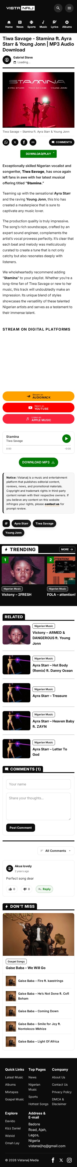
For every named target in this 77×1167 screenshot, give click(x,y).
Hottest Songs (38, 1104)
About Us (58, 1077)
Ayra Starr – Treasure (50, 696)
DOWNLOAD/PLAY (38, 153)
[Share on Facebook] (24, 142)
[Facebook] (53, 1160)
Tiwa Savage (44, 523)
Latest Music (14, 1077)
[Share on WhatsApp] (6, 142)
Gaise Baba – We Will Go (26, 968)
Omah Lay (12, 1143)
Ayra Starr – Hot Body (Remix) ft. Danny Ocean (53, 668)
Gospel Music (14, 1099)
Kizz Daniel (13, 1128)
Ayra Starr (21, 523)
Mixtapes (11, 1092)
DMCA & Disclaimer (59, 1101)
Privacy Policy (62, 1092)
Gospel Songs (16, 961)
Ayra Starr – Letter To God (50, 752)
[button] (38, 462)
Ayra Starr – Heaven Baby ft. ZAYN (53, 724)
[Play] (66, 438)
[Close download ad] (53, 152)
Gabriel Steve (23, 57)
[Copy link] (33, 142)
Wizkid (10, 1136)
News (32, 1077)
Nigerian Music (12, 588)
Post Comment (21, 827)
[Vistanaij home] (21, 8)
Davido (10, 1121)
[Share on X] (15, 142)
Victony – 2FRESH (16, 594)
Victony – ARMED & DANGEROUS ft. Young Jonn (51, 638)
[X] (61, 1160)
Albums (10, 1084)
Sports (33, 1096)
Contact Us (60, 1084)
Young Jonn (13, 532)
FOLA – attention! (61, 594)
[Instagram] (69, 1160)
